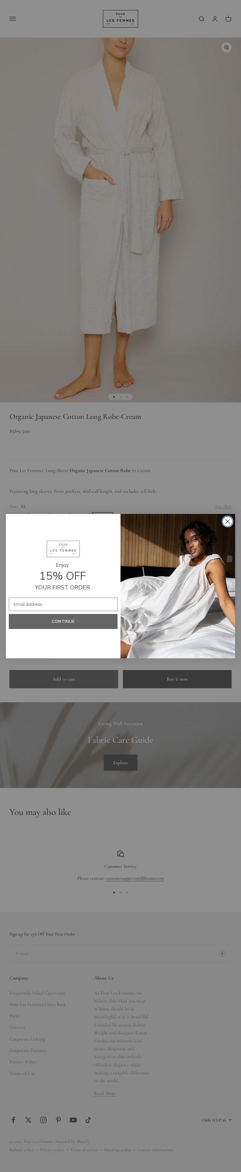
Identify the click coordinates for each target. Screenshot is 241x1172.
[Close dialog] (227, 521)
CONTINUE (63, 621)
